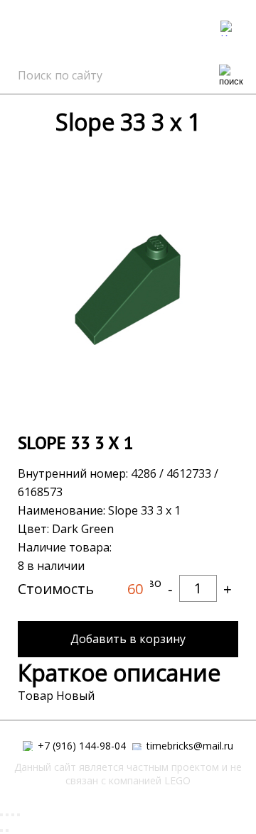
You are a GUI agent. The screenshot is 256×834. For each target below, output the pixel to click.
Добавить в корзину (128, 639)
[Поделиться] (7, 814)
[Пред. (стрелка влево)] (1, 830)
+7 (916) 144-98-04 (80, 746)
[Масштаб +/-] (18, 814)
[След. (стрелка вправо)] (7, 830)
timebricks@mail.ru (188, 746)
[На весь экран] (12, 814)
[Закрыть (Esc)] (1, 814)
